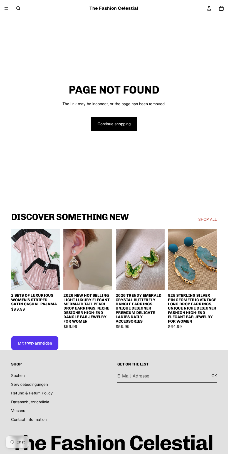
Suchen (18, 375)
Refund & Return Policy (32, 393)
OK (214, 375)
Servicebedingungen (29, 384)
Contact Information (29, 419)
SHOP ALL (207, 219)
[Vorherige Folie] (17, 259)
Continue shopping (114, 123)
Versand (18, 410)
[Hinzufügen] (104, 281)
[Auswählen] (51, 281)
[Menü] (6, 8)
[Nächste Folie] (54, 259)
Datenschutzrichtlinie (30, 401)
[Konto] (209, 8)
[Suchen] (18, 8)
